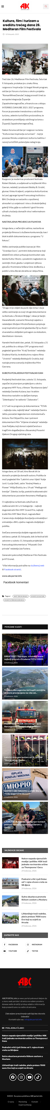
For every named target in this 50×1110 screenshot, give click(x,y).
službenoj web (37, 565)
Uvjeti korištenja (25, 1105)
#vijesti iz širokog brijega (14, 600)
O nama (11, 1102)
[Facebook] (12, 1077)
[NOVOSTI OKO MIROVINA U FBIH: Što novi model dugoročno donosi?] (25, 784)
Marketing (23, 1102)
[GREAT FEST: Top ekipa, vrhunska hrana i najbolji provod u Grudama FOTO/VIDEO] (25, 650)
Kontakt (35, 1102)
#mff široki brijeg (21, 596)
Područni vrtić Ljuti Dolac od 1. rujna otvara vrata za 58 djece (34, 882)
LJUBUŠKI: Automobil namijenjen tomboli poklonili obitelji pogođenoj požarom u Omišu (24, 825)
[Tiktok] (37, 1077)
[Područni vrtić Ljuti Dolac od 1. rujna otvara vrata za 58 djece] (10, 883)
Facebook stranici (12, 569)
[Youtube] (29, 1077)
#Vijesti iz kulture (38, 596)
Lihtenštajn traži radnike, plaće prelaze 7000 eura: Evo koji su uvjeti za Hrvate (34, 918)
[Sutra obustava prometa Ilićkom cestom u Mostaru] (10, 901)
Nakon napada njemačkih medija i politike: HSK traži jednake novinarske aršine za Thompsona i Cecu (35, 863)
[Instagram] (21, 1077)
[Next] (45, 627)
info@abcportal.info (33, 1019)
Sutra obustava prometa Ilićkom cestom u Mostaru (34, 898)
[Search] (46, 6)
